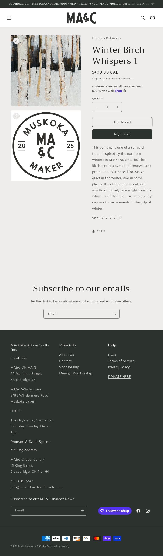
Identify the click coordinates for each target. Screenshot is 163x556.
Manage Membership (75, 373)
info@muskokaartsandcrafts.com (37, 487)
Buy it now (122, 134)
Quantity (97, 98)
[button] (9, 17)
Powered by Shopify (58, 546)
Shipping (97, 78)
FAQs (112, 355)
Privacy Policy (119, 367)
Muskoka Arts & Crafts (33, 546)
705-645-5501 (22, 481)
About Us (66, 355)
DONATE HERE (119, 377)
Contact (65, 361)
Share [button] (101, 231)
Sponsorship (69, 367)
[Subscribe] (114, 314)
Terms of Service (121, 361)
